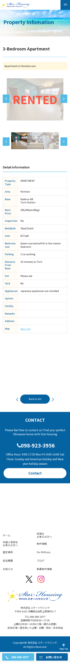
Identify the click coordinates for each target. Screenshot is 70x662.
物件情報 (42, 543)
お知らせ (8, 569)
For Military (43, 552)
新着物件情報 (44, 569)
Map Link (25, 329)
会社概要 (8, 560)
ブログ (40, 560)
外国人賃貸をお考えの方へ (10, 543)
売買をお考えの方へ (44, 535)
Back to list (35, 399)
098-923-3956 (38, 445)
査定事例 (8, 552)
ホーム (6, 535)
